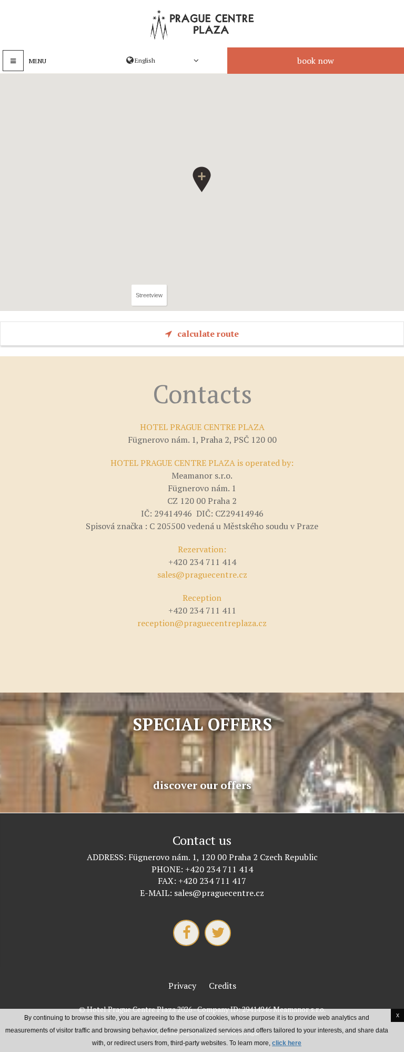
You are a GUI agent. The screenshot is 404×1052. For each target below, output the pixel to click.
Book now (315, 60)
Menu (37, 61)
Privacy (182, 985)
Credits (222, 985)
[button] (201, 179)
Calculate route (208, 333)
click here (286, 1043)
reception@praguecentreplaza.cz (202, 623)
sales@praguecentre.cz (202, 574)
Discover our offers (202, 785)
